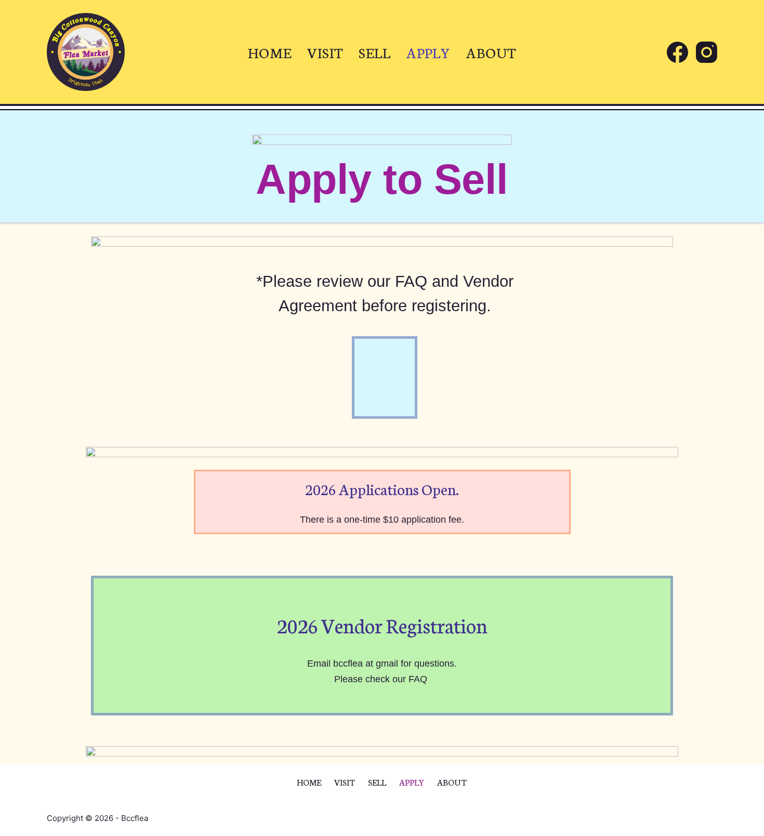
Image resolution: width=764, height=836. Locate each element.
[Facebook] (677, 52)
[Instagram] (706, 52)
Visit (325, 52)
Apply (428, 52)
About (491, 52)
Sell (375, 52)
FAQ (411, 281)
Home (270, 52)
